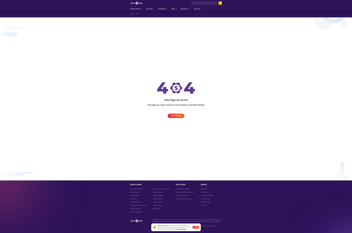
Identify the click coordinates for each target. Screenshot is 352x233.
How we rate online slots (184, 199)
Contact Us (204, 192)
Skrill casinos (157, 205)
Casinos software (135, 208)
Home (132, 13)
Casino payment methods (161, 189)
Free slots (133, 199)
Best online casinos (136, 189)
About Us (197, 9)
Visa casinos (157, 208)
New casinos (134, 195)
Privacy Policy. (181, 229)
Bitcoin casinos (158, 192)
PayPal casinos (158, 195)
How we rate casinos (182, 195)
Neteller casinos (158, 199)
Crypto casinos (135, 192)
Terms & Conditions (207, 195)
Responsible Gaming (182, 189)
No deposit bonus (135, 202)
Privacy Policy (205, 199)
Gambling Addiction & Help (185, 192)
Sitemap (203, 205)
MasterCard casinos (136, 212)
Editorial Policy (205, 202)
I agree (196, 227)
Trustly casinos (158, 202)
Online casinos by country (138, 205)
